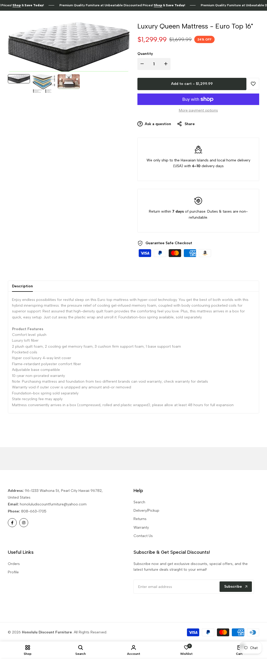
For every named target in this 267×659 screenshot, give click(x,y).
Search (139, 502)
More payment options (198, 110)
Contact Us (143, 536)
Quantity (145, 53)
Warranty (141, 527)
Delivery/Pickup (146, 510)
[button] (253, 84)
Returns (140, 519)
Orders (14, 564)
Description (22, 286)
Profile (13, 572)
